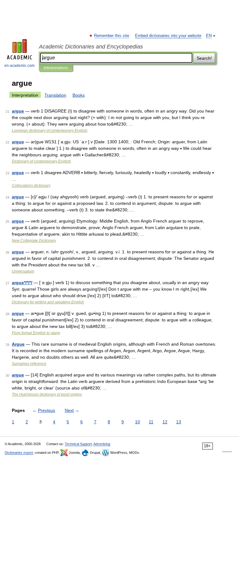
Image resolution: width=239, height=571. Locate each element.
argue (18, 110)
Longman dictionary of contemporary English (49, 130)
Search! (204, 58)
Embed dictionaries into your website (168, 36)
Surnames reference (29, 363)
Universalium (23, 271)
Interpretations (56, 68)
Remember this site (112, 36)
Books (79, 95)
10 (137, 421)
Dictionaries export (19, 452)
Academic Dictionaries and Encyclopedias (91, 47)
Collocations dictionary (31, 185)
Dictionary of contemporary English (41, 161)
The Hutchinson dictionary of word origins (47, 394)
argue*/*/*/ (22, 282)
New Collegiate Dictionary (34, 240)
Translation (55, 95)
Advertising (101, 444)
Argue (18, 344)
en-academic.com (19, 65)
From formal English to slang (36, 333)
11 (151, 421)
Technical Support (78, 444)
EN (209, 36)
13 (178, 421)
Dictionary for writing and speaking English (48, 302)
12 (164, 421)
